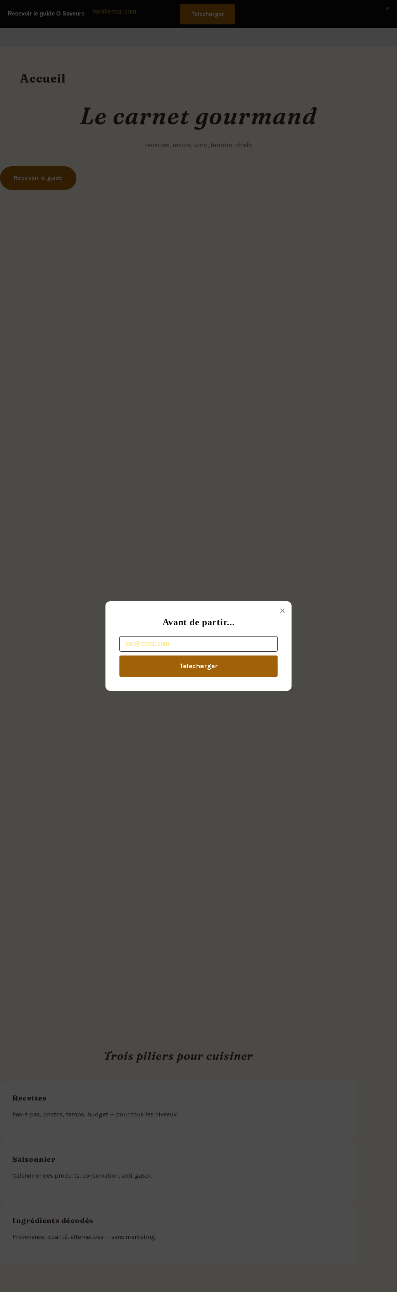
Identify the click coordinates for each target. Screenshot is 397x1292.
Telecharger (199, 666)
